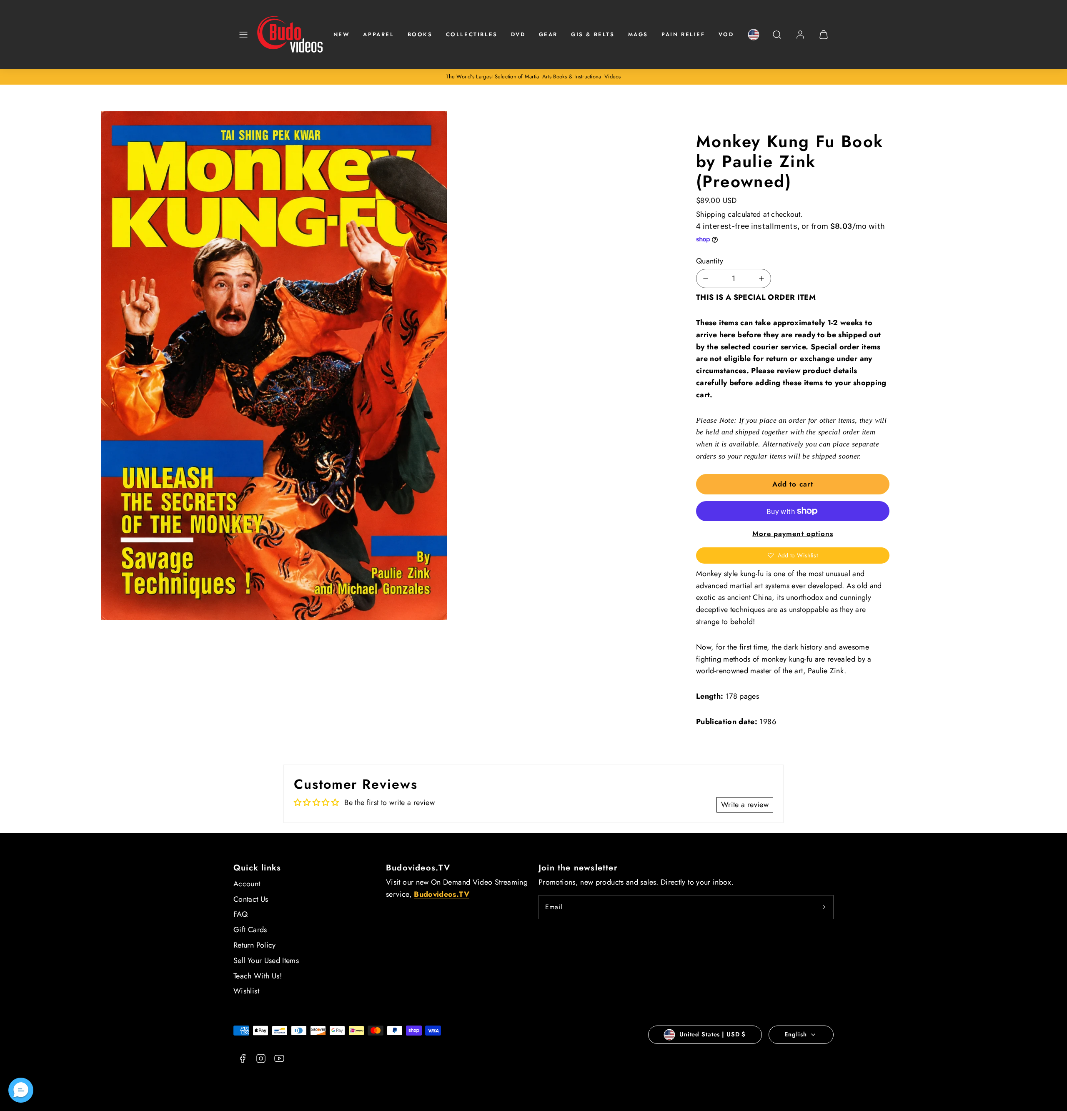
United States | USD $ (712, 1034)
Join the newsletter (578, 868)
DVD (518, 34)
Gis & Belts (593, 34)
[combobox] (777, 39)
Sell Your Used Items (266, 960)
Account (246, 883)
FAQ (240, 914)
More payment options (792, 534)
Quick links (257, 868)
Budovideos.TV (418, 868)
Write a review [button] (745, 804)
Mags (638, 34)
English (795, 1034)
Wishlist (246, 991)
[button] (243, 35)
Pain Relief (683, 34)
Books (420, 34)
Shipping (711, 214)
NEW (341, 34)
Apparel (378, 34)
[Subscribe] (824, 907)
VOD (726, 34)
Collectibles (472, 34)
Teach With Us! (257, 976)
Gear (548, 34)
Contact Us (250, 899)
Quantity (709, 261)
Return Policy (254, 945)
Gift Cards (250, 929)
